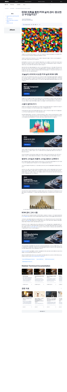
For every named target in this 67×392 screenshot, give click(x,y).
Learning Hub (7, 8)
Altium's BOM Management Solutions (28, 259)
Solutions (16, 1)
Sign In (61, 1)
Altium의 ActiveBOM (25, 251)
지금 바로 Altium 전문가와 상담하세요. (38, 256)
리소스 (24, 4)
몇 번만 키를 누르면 (34, 226)
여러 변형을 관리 (26, 216)
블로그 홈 (6, 4)
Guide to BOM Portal (40, 259)
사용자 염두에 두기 (9, 18)
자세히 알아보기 (27, 144)
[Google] (38, 24)
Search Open (52, 1)
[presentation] (61, 266)
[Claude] (36, 24)
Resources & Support (28, 1)
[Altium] (7, 1)
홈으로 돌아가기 (42, 311)
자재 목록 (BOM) (12, 8)
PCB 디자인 (12, 4)
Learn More (27, 93)
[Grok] (40, 24)
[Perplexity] (34, 24)
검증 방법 (29, 220)
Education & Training (41, 1)
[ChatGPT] (32, 24)
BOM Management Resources (27, 261)
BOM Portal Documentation (49, 259)
